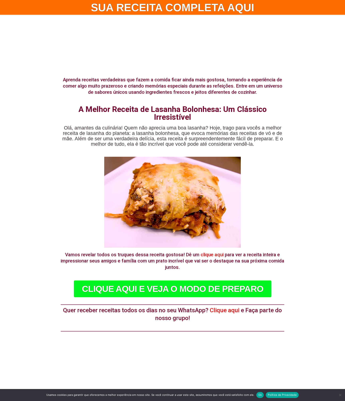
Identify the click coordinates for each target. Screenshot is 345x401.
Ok (260, 394)
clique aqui (212, 254)
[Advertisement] (172, 45)
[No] (340, 395)
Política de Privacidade (282, 394)
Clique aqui (224, 310)
